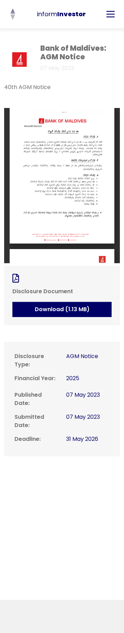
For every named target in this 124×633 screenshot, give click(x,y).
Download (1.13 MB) (62, 309)
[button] (12, 14)
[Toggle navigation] (110, 14)
